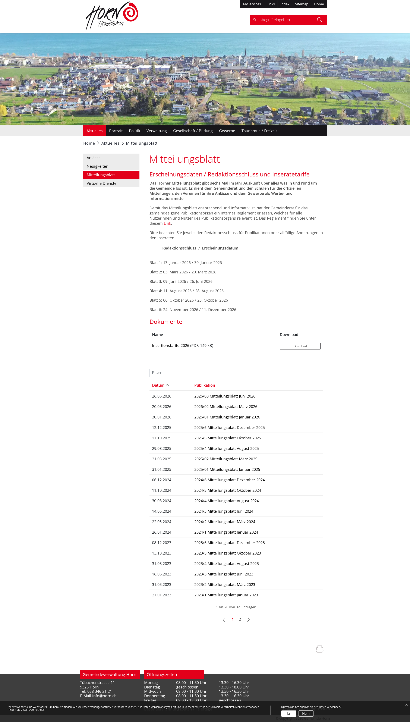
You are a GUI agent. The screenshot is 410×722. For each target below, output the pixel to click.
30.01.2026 (161, 417)
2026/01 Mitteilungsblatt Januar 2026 (227, 417)
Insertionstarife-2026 (170, 345)
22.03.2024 (161, 521)
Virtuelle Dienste (101, 183)
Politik (134, 130)
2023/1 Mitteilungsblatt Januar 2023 (226, 594)
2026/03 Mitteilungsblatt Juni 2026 (224, 396)
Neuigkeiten (97, 166)
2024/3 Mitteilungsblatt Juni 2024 (223, 511)
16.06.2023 (161, 574)
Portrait (116, 130)
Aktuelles (94, 130)
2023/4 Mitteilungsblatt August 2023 (226, 563)
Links (271, 4)
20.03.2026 (161, 406)
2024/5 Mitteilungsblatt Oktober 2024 (227, 490)
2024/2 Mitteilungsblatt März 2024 (224, 521)
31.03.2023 (161, 584)
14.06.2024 (161, 511)
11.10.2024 (161, 490)
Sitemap (301, 4)
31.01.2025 (161, 469)
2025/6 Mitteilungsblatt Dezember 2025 (229, 427)
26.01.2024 (161, 532)
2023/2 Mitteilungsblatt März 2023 (224, 584)
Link (167, 223)
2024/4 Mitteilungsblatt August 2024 (226, 500)
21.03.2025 (161, 458)
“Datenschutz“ (36, 709)
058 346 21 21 (99, 691)
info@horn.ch (104, 696)
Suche (320, 20)
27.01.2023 (161, 594)
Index (285, 4)
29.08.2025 (161, 448)
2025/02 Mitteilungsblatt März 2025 (225, 458)
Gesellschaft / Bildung (193, 130)
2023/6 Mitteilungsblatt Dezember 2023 (229, 542)
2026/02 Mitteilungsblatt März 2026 (225, 406)
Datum (158, 385)
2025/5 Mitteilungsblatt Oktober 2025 (227, 437)
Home (319, 4)
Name (157, 334)
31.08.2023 (161, 563)
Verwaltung (156, 130)
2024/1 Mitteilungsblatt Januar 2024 (226, 532)
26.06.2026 (161, 396)
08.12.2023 (161, 542)
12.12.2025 (161, 427)
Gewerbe (227, 130)
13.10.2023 (161, 553)
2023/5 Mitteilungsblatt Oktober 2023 (227, 553)
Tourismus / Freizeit (259, 130)
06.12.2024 (161, 479)
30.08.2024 (161, 500)
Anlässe (94, 157)
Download (289, 334)
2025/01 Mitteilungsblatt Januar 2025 (227, 469)
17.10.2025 (161, 437)
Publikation (204, 385)
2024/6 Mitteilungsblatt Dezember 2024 (229, 479)
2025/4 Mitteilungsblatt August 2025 (226, 448)
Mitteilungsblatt (112, 174)
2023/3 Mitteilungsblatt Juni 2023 (223, 574)
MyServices (252, 4)
